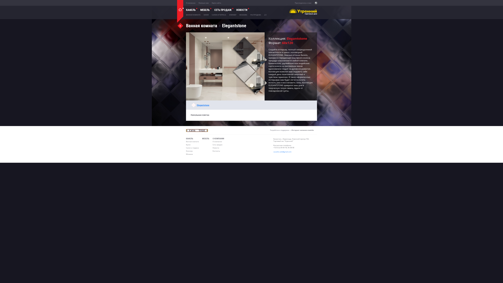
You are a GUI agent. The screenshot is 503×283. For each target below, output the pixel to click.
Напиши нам (204, 3)
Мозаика (243, 15)
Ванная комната (193, 15)
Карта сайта (216, 3)
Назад (180, 25)
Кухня (206, 15)
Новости (241, 10)
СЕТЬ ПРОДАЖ (223, 10)
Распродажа (255, 15)
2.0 (265, 15)
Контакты (216, 151)
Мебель (205, 10)
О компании (190, 3)
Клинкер (232, 15)
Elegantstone (203, 105)
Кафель (191, 10)
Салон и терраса (219, 15)
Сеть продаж (217, 145)
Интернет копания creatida (302, 130)
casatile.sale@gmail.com (282, 152)
